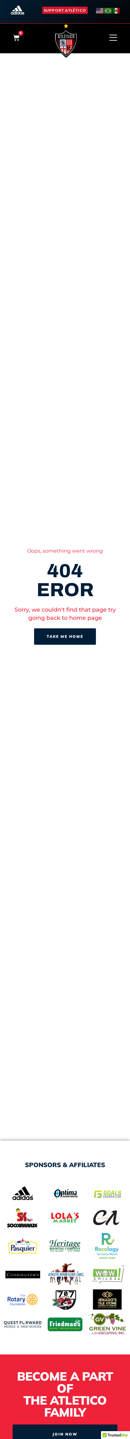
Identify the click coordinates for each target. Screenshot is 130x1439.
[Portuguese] (108, 10)
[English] (100, 10)
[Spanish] (116, 10)
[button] (65, 10)
